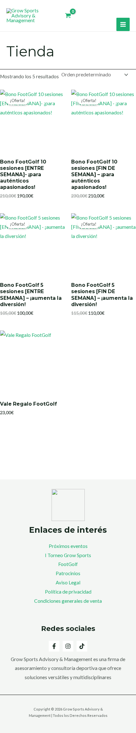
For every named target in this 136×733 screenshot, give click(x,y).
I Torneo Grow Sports (68, 555)
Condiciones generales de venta (68, 601)
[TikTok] (82, 646)
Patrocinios (68, 573)
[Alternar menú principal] (123, 24)
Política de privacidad (68, 592)
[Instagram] (68, 646)
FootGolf (68, 564)
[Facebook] (54, 646)
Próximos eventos (68, 546)
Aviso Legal (68, 582)
